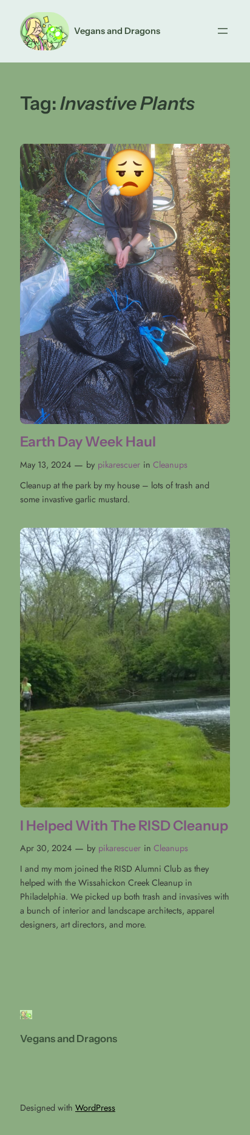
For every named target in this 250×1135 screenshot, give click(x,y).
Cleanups (170, 465)
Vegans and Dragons (117, 30)
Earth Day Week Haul (88, 442)
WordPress (95, 1108)
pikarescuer (119, 465)
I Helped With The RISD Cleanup (124, 826)
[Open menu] (222, 31)
